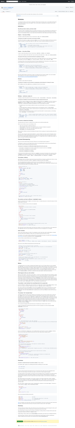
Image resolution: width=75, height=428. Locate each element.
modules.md (10, 7)
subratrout (5, 7)
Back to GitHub (24, 1)
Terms (26, 425)
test (18, 403)
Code (3, 11)
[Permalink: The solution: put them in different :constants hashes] (17, 199)
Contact (41, 425)
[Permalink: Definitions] (17, 26)
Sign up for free (20, 421)
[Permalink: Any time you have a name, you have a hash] (17, 28)
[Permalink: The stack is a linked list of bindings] (17, 120)
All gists (20, 1)
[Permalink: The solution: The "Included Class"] (17, 293)
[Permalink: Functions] (17, 360)
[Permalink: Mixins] (17, 263)
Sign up (72, 1)
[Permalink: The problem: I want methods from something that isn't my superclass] (17, 283)
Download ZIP (71, 11)
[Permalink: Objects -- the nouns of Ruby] (17, 34)
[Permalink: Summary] (17, 405)
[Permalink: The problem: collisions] (17, 157)
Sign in (69, 1)
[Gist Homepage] (3, 1)
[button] (66, 11)
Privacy (28, 425)
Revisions (8, 11)
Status (33, 425)
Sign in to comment (44, 421)
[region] (37, 218)
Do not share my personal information (52, 425)
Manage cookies (45, 425)
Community (36, 425)
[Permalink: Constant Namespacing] (17, 139)
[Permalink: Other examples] (17, 230)
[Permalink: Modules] (17, 19)
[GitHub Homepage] (18, 425)
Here (19, 402)
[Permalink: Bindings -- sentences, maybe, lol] (17, 96)
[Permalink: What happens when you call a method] (17, 273)
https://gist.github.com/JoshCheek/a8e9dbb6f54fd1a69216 (28, 76)
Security (31, 425)
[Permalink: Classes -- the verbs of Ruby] (17, 51)
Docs (39, 425)
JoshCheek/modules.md (9, 8)
